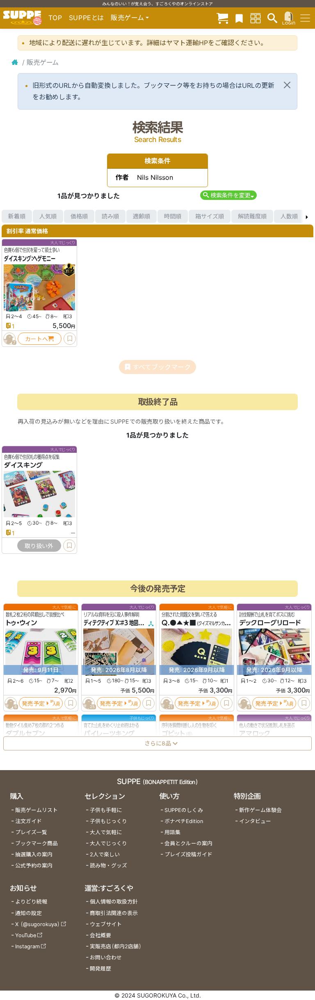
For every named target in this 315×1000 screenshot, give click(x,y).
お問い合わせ (106, 957)
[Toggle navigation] (305, 18)
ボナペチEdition (183, 821)
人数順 (289, 216)
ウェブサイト (106, 924)
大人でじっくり (108, 843)
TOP (55, 18)
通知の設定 (28, 913)
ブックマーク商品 (36, 843)
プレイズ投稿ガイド (188, 854)
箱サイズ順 (209, 216)
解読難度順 (252, 216)
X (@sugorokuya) (37, 924)
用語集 (172, 832)
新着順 (16, 216)
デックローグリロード (270, 622)
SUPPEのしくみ (183, 810)
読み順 (110, 216)
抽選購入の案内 (33, 854)
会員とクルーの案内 (188, 843)
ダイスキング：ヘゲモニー (29, 258)
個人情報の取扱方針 (114, 902)
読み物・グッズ (108, 865)
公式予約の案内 (33, 865)
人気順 (48, 216)
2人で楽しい (105, 854)
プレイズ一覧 (31, 832)
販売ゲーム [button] (127, 18)
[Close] (287, 84)
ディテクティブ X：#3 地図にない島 (120, 622)
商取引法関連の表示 (114, 913)
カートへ (36, 338)
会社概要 (100, 935)
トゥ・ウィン (21, 622)
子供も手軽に (106, 810)
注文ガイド (28, 821)
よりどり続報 (31, 902)
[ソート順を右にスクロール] (306, 216)
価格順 (79, 216)
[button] (228, 195)
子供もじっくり (108, 821)
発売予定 (33, 703)
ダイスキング (23, 465)
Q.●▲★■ (179, 622)
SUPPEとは (86, 18)
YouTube (25, 935)
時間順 (172, 216)
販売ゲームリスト (36, 810)
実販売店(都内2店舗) (116, 946)
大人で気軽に (106, 832)
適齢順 (141, 216)
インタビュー (255, 821)
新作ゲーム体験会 (260, 810)
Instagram (27, 946)
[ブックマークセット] (239, 17)
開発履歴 (100, 969)
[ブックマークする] (70, 339)
